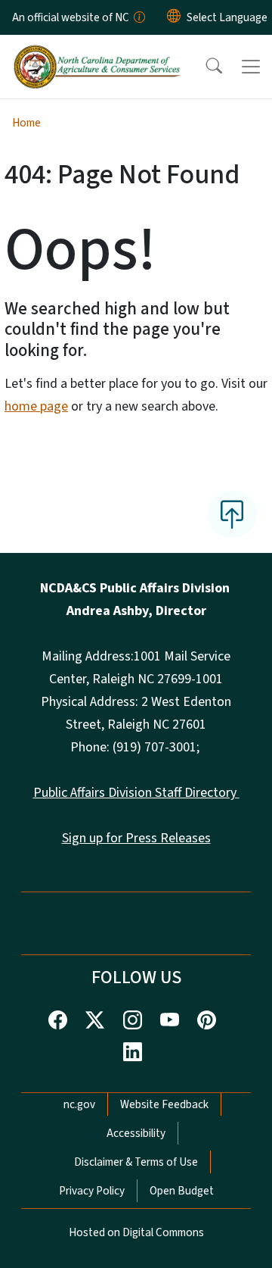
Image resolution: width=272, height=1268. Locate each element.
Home (26, 122)
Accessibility (136, 1133)
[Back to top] (232, 514)
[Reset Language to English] (174, 17)
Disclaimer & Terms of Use (136, 1162)
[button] (204, 66)
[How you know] (138, 17)
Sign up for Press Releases (136, 838)
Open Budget (182, 1190)
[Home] (97, 52)
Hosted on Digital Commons (136, 1232)
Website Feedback (164, 1104)
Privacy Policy (92, 1190)
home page (36, 406)
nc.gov (79, 1104)
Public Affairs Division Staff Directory (136, 792)
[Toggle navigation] (251, 66)
